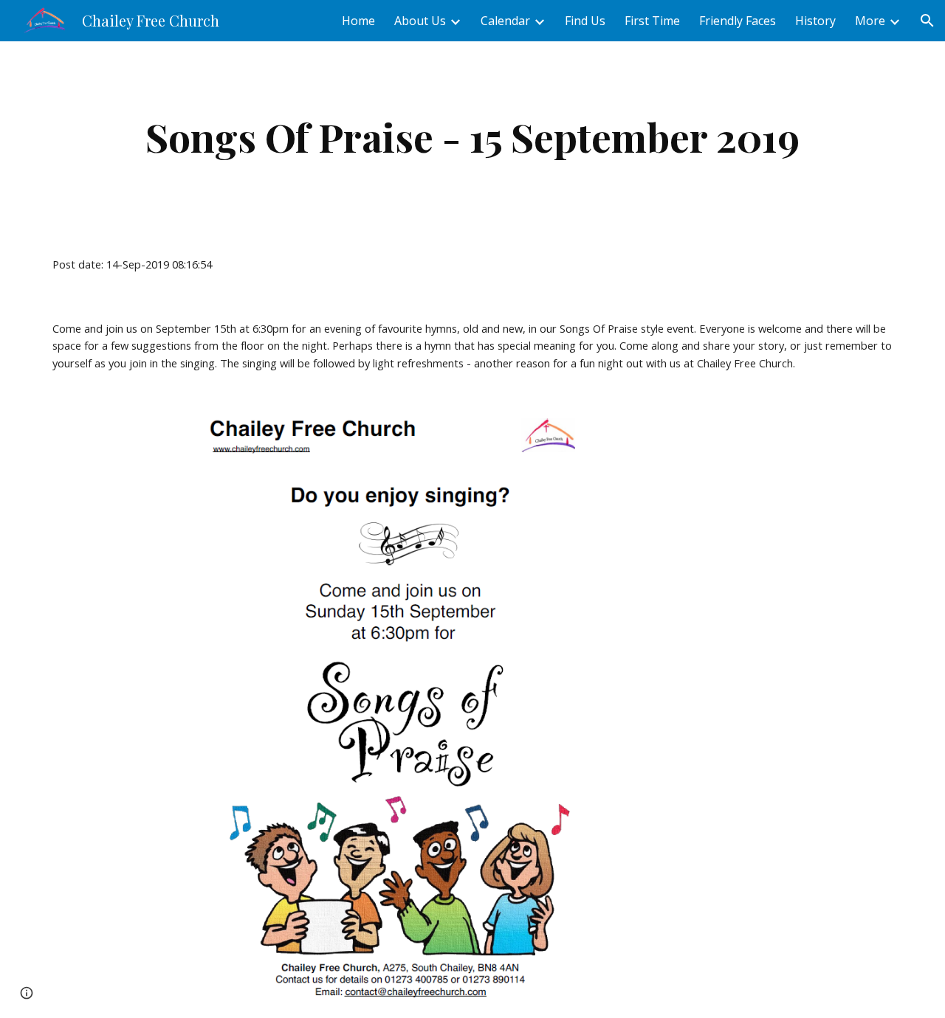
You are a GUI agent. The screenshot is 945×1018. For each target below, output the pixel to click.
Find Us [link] (585, 21)
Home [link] (358, 21)
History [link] (815, 21)
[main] (472, 136)
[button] (927, 20)
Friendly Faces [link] (737, 21)
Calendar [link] (505, 21)
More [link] (870, 21)
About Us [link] (420, 21)
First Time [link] (652, 21)
